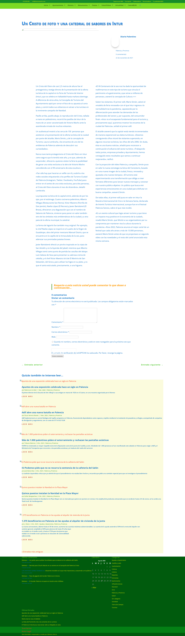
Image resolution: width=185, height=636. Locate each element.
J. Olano (26, 524)
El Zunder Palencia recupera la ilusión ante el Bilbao (46, 581)
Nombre (56, 327)
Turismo (114, 607)
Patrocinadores (147, 1)
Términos (60, 353)
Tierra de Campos (117, 604)
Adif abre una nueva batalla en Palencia (43, 412)
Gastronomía (116, 581)
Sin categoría (116, 599)
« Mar (94, 587)
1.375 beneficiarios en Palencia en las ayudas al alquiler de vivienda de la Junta (63, 520)
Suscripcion (27, 628)
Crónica (114, 569)
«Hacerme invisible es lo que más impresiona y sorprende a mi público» (68, 571)
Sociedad (115, 601)
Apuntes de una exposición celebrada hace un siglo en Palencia (55, 386)
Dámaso (24, 560)
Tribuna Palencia (29, 443)
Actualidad (119, 5)
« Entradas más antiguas (32, 551)
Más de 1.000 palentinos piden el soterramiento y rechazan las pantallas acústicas (65, 440)
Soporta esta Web (118, 1)
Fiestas (94, 5)
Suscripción (128, 1)
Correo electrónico (60, 332)
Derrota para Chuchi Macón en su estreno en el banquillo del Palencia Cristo (54, 565)
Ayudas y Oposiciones (47, 524)
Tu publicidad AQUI (158, 1)
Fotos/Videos (106, 5)
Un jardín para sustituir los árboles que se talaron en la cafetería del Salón (53, 560)
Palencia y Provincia (122, 51)
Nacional (115, 587)
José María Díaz (29, 471)
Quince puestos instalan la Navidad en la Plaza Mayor (50, 493)
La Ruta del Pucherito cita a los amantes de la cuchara (39, 622)
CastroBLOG (132, 5)
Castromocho (116, 566)
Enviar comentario (57, 356)
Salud (114, 596)
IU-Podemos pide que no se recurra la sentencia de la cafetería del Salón (60, 467)
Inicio (46, 5)
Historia (70, 5)
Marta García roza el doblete (31, 619)
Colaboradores (137, 1)
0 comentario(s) (121, 54)
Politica (54, 353)
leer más (27, 396)
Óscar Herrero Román (31, 415)
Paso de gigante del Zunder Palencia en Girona (44, 576)
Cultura (114, 572)
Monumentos (83, 5)
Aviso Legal (26, 631)
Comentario (57, 322)
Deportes (115, 575)
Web (54, 337)
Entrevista (115, 578)
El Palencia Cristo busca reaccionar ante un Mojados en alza (41, 625)
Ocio (113, 590)
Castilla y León (116, 563)
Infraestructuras (117, 584)
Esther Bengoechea (30, 496)
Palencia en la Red (30, 390)
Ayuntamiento (58, 5)
